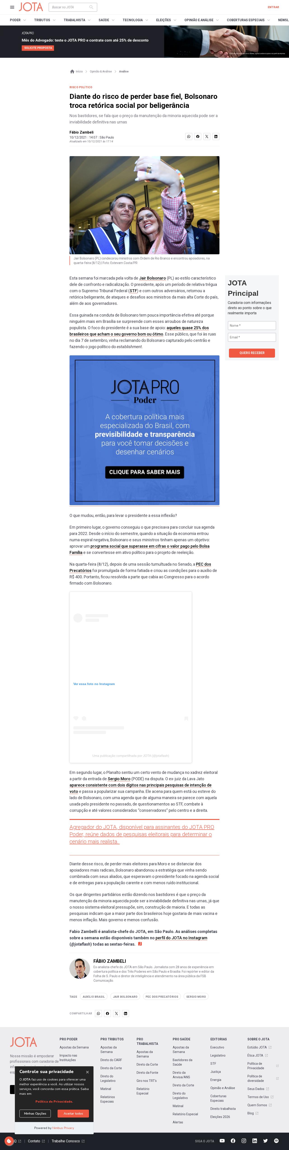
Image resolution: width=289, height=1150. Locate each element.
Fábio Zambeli (81, 132)
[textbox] (70, 7)
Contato (34, 1141)
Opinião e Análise (222, 1088)
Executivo (217, 1047)
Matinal (105, 1089)
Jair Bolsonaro (152, 278)
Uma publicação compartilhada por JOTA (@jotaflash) (130, 755)
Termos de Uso (258, 1097)
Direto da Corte (111, 1068)
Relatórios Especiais (107, 1099)
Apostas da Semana (74, 1047)
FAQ (13, 1141)
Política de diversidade (255, 1078)
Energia (215, 1080)
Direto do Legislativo (108, 1078)
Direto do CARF (111, 1060)
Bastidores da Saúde (182, 1062)
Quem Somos (257, 1105)
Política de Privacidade (255, 1066)
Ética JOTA (255, 1055)
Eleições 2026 (220, 1117)
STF (133, 290)
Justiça (215, 1072)
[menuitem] (18, 20)
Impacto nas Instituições (68, 1058)
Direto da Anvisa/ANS (181, 1075)
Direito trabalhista (223, 1109)
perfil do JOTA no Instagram (181, 937)
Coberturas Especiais (218, 1098)
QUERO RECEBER (252, 353)
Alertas (178, 1122)
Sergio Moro (119, 778)
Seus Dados (255, 1089)
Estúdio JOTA (257, 1047)
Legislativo (218, 1055)
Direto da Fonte (147, 1072)
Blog (250, 1113)
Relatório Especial (143, 1091)
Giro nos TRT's (147, 1081)
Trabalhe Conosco (66, 1141)
